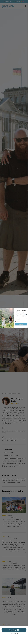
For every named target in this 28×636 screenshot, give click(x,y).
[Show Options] (26, 319)
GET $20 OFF (21, 324)
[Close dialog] (27, 309)
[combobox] (20, 319)
